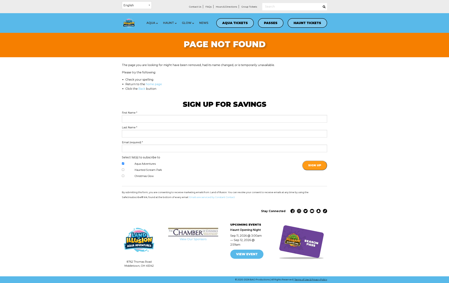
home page (154, 84)
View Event (247, 254)
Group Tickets (249, 6)
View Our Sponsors (193, 239)
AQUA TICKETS (235, 23)
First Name (129, 112)
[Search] (324, 7)
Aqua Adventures (145, 163)
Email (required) (132, 142)
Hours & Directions (226, 6)
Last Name (129, 127)
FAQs (209, 6)
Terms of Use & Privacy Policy (310, 279)
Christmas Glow (144, 176)
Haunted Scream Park (148, 170)
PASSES (270, 23)
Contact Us (195, 6)
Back (141, 88)
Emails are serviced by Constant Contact (212, 197)
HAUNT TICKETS (307, 23)
